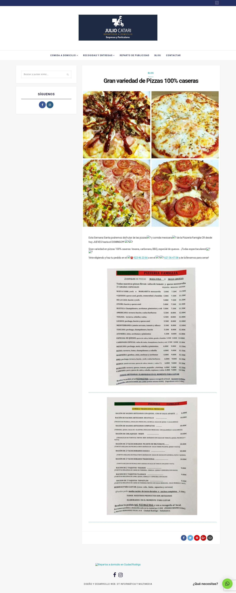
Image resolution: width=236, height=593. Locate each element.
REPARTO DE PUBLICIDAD (134, 55)
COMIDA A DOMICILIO (63, 55)
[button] (227, 584)
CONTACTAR (173, 55)
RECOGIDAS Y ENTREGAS (97, 55)
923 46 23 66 (141, 257)
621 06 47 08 (171, 257)
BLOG (157, 55)
